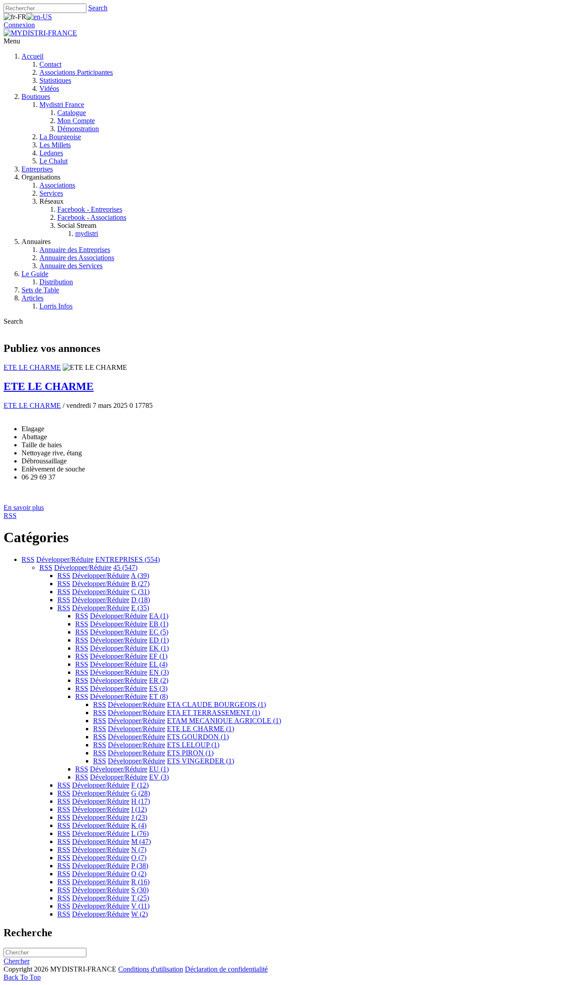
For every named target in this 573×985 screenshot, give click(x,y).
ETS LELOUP (193, 745)
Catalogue (71, 112)
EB (158, 624)
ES (158, 688)
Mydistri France (61, 104)
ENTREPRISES (127, 559)
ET (158, 696)
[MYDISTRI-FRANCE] (40, 33)
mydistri (86, 233)
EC (158, 632)
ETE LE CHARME (32, 367)
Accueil (32, 56)
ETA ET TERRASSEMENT (213, 712)
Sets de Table (40, 290)
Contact (50, 64)
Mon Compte (76, 120)
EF (158, 656)
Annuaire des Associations (76, 257)
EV (159, 777)
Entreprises (37, 169)
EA (158, 616)
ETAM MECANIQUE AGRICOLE (224, 720)
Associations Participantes (76, 72)
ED (159, 640)
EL (158, 664)
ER (158, 680)
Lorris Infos (56, 306)
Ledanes (51, 153)
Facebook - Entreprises (89, 209)
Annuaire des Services (71, 266)
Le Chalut (53, 161)
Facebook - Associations (91, 217)
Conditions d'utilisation (150, 969)
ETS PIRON (190, 753)
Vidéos (49, 88)
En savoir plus (24, 507)
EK (159, 648)
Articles (32, 298)
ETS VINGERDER (200, 761)
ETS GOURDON (198, 737)
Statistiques (55, 80)
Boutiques (35, 96)
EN (159, 672)
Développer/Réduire (65, 559)
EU (159, 769)
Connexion (19, 25)
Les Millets (55, 145)
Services (51, 193)
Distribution (56, 282)
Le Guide (34, 274)
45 (125, 567)
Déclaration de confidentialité (226, 969)
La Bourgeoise (60, 137)
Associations (57, 185)
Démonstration (78, 129)
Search (97, 8)
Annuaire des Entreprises (74, 249)
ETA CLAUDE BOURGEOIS (216, 704)
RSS (27, 559)
